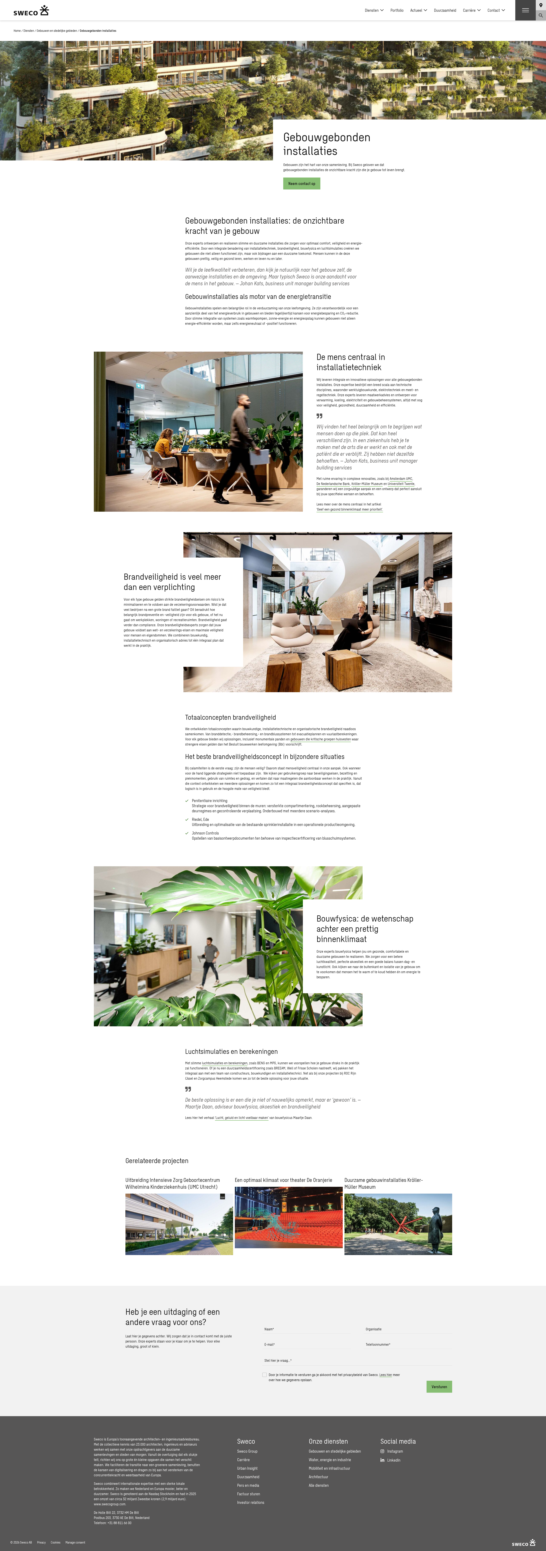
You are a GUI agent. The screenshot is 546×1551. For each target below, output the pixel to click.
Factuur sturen (248, 1493)
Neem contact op (301, 183)
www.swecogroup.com (109, 1504)
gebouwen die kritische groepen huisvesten (320, 739)
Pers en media (248, 1485)
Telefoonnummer (378, 1344)
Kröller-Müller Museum (367, 484)
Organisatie (374, 1329)
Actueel (416, 10)
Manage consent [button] (75, 1542)
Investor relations (250, 1502)
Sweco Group (247, 1451)
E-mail (269, 1344)
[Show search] (541, 15)
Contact (494, 10)
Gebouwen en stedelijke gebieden (57, 30)
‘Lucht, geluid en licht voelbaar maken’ (242, 1118)
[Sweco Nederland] (31, 10)
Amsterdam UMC (401, 478)
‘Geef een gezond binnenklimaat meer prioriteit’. (350, 509)
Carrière (469, 10)
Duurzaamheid (445, 10)
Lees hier (385, 1375)
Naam (269, 1329)
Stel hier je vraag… (278, 1360)
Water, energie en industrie (330, 1459)
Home (17, 30)
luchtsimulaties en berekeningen (224, 1063)
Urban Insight (247, 1468)
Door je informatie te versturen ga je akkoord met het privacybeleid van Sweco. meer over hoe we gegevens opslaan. (334, 1377)
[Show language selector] (541, 5)
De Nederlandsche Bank (333, 484)
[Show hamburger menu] (525, 10)
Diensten (372, 10)
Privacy (41, 1542)
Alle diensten (319, 1485)
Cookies (55, 1542)
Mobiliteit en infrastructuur (329, 1468)
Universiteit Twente (401, 484)
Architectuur (318, 1476)
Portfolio (397, 10)
